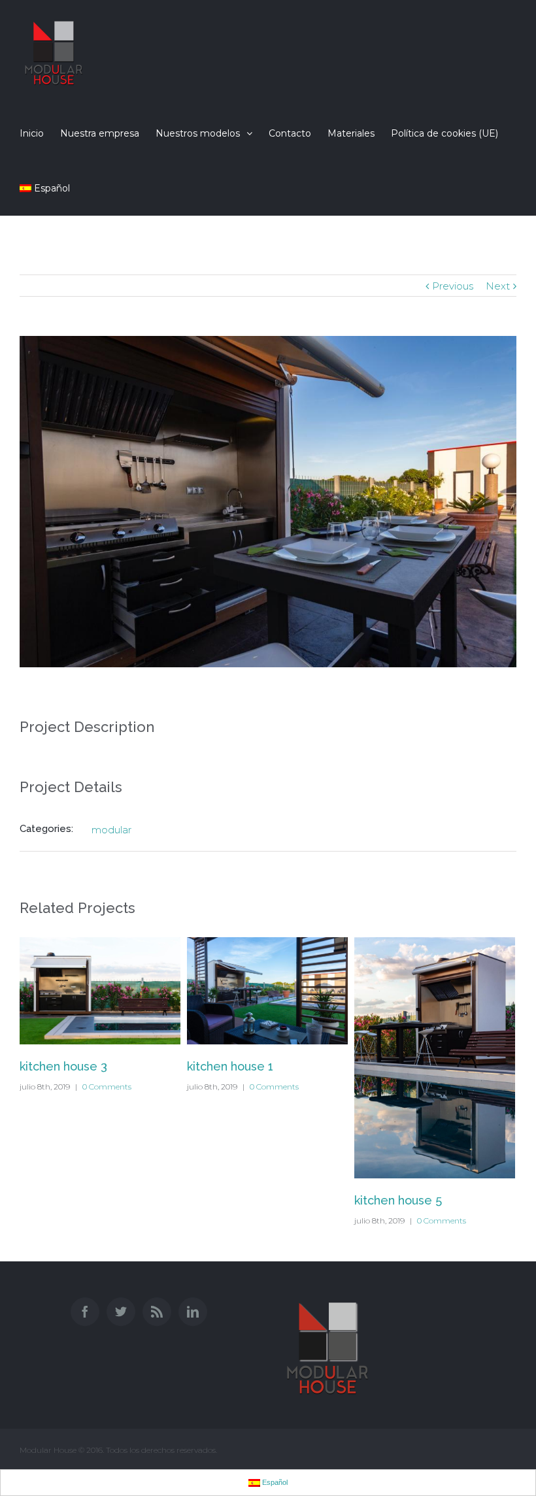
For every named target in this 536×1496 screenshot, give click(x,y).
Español (52, 188)
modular (111, 829)
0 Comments (106, 1086)
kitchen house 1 (230, 1066)
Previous (452, 286)
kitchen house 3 (63, 1066)
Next (498, 286)
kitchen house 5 (398, 1200)
